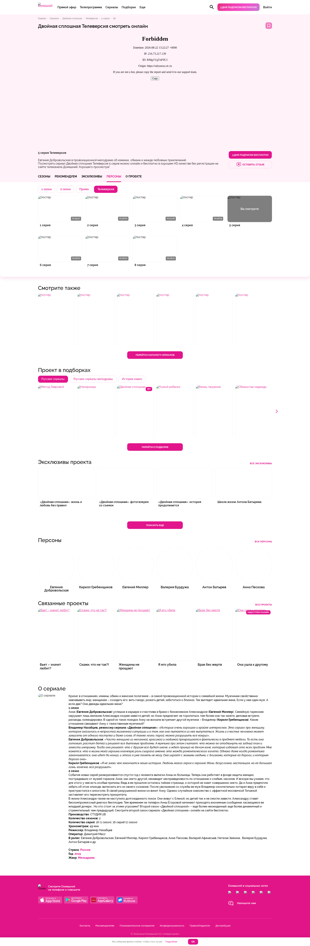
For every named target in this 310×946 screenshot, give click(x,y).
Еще (142, 7)
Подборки (129, 7)
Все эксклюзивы (261, 463)
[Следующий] (277, 412)
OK (193, 941)
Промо (84, 189)
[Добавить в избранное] (269, 25)
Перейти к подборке (155, 447)
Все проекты (263, 604)
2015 (77, 853)
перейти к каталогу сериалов (155, 355)
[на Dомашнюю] (45, 5)
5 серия (43, 153)
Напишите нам (246, 903)
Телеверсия (58, 153)
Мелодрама (86, 857)
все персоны (263, 541)
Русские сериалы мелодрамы (93, 379)
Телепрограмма (91, 7)
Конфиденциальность (172, 925)
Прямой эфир (66, 7)
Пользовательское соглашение (137, 925)
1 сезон (46, 189)
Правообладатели (200, 925)
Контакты (85, 925)
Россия (85, 850)
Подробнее (171, 942)
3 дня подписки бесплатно (238, 7)
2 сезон (65, 189)
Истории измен (132, 379)
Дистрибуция (222, 925)
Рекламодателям (104, 925)
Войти (267, 7)
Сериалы (111, 7)
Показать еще (155, 525)
